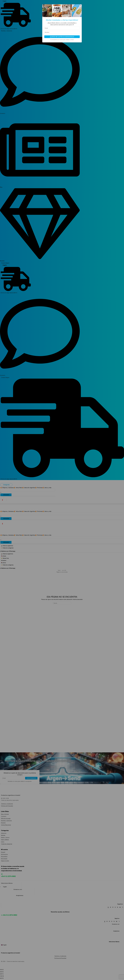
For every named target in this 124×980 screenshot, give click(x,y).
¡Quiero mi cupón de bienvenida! (62, 37)
